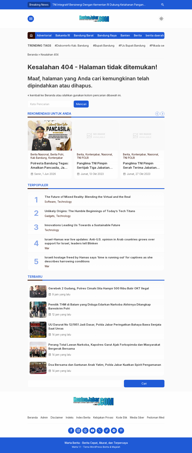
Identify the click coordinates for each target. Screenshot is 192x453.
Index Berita (83, 417)
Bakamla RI (63, 35)
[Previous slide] (157, 114)
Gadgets (50, 216)
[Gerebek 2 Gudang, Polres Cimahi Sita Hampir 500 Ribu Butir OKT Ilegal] (38, 291)
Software (50, 202)
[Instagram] (78, 430)
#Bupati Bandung (103, 45)
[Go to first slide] (162, 114)
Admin (44, 417)
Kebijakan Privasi (103, 417)
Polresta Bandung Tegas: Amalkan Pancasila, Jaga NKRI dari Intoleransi (49, 167)
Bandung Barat (84, 35)
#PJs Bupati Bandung (132, 45)
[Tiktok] (107, 430)
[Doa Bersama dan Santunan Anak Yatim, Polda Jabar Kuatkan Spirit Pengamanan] (38, 368)
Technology (64, 202)
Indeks (70, 417)
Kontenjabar (55, 158)
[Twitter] (100, 430)
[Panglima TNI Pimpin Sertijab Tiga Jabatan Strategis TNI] (96, 135)
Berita (138, 35)
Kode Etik (121, 417)
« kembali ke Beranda (41, 95)
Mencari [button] (81, 104)
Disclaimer (57, 417)
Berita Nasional (40, 154)
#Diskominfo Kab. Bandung (72, 45)
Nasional (106, 154)
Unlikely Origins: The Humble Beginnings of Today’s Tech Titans (90, 211)
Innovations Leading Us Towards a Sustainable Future (82, 225)
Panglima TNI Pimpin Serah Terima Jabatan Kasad (140, 167)
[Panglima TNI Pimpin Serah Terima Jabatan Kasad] (142, 135)
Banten (125, 35)
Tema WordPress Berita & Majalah (101, 446)
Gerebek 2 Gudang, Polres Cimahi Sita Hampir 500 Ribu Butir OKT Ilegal (98, 288)
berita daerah (155, 35)
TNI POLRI (83, 158)
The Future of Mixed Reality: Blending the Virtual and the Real (87, 197)
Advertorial (44, 35)
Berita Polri (56, 154)
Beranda (33, 417)
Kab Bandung (39, 158)
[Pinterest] (121, 430)
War (47, 248)
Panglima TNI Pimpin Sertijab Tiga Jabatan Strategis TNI (93, 167)
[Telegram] (114, 430)
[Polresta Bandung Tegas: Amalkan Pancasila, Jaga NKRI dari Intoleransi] (50, 135)
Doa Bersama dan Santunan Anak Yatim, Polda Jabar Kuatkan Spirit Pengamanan (104, 364)
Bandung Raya (107, 35)
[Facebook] (71, 430)
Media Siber (137, 417)
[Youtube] (92, 430)
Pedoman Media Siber (160, 417)
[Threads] (85, 430)
